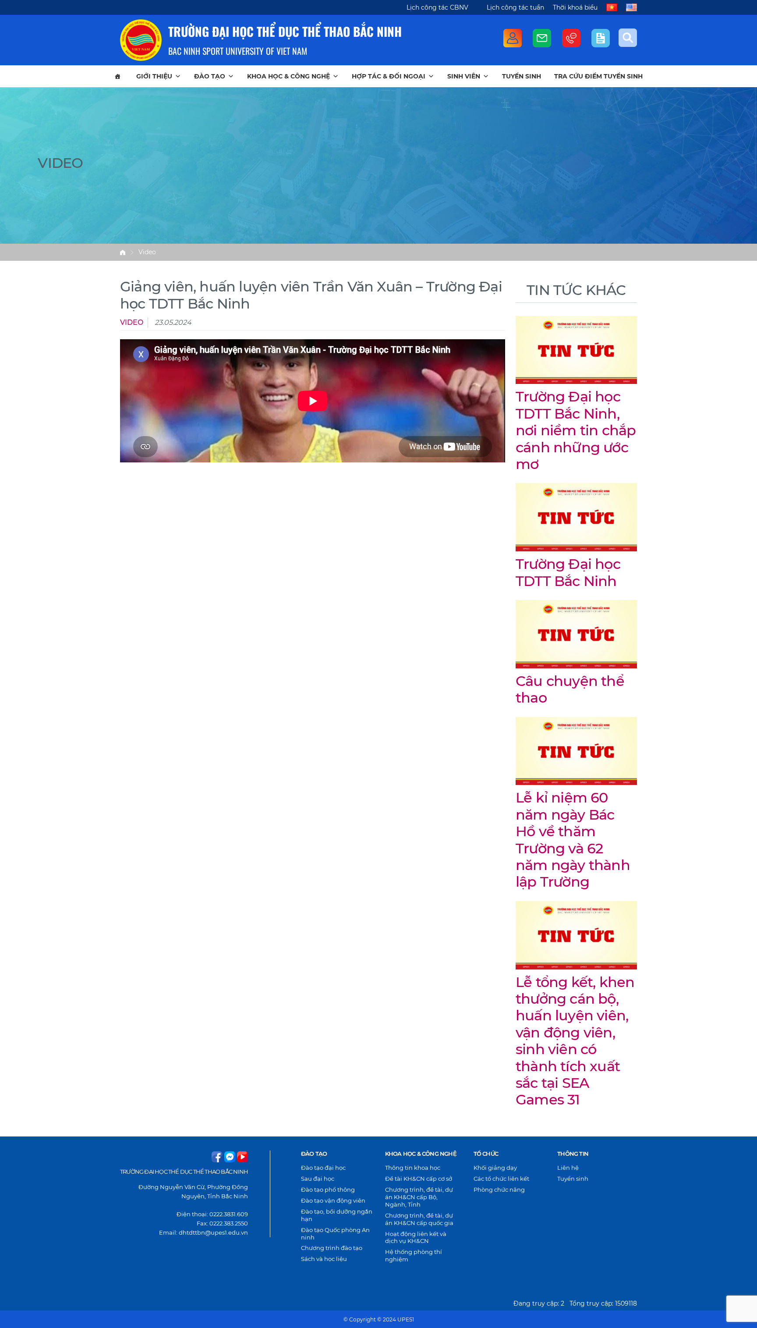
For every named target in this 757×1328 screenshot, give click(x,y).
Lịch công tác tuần (515, 7)
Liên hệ (568, 1167)
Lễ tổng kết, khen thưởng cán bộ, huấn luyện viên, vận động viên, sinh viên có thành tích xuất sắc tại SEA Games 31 (575, 1040)
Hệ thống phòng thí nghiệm (413, 1255)
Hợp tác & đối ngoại (388, 76)
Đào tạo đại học (323, 1167)
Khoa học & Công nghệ (288, 76)
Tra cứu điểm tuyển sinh (598, 76)
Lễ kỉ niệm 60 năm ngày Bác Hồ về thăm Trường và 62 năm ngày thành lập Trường (573, 839)
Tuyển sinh (521, 76)
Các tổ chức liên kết (501, 1178)
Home (122, 252)
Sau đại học (317, 1178)
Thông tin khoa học (412, 1167)
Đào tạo (209, 76)
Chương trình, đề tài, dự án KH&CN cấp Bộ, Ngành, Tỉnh (419, 1197)
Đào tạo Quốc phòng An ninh (335, 1233)
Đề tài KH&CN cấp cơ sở (418, 1178)
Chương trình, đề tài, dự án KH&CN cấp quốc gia (419, 1219)
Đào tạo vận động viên (333, 1200)
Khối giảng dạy (495, 1167)
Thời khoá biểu (575, 7)
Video (147, 252)
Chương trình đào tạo (331, 1247)
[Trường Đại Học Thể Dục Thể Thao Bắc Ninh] (141, 40)
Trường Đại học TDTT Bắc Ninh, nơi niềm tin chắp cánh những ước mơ (576, 430)
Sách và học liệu (324, 1258)
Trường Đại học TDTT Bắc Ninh (568, 572)
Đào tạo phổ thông (328, 1189)
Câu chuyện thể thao (570, 689)
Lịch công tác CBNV (437, 7)
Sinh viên (463, 76)
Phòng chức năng (499, 1189)
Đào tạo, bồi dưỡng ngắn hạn (336, 1215)
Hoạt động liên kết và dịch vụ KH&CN (415, 1237)
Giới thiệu (154, 76)
